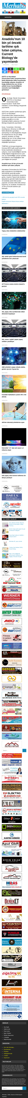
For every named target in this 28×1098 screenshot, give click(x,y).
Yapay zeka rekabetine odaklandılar (13, 231)
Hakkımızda (7, 1029)
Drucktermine (7, 1049)
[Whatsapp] (16, 69)
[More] (16, 72)
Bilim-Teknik (15, 64)
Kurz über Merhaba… (9, 1047)
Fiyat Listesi (7, 1031)
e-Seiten (6, 1055)
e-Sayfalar (6, 1037)
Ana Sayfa (6, 1027)
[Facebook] (4, 69)
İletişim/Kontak (7, 1039)
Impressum (7, 1057)
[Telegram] (4, 72)
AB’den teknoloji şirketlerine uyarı (13, 422)
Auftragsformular (8, 1053)
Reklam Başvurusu (9, 1035)
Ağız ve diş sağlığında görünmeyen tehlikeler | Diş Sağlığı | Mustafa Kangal (16, 555)
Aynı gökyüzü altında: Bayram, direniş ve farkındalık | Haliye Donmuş (16, 524)
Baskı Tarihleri (7, 1033)
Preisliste (6, 1051)
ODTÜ (12, 192)
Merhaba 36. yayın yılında (15, 541)
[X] (10, 69)
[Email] (22, 69)
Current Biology (5, 192)
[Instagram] (10, 72)
